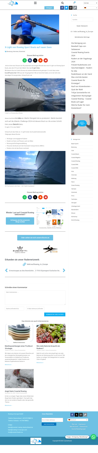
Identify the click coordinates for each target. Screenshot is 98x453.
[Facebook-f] (62, 8)
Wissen (73, 213)
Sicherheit (22, 51)
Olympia (73, 189)
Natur (73, 182)
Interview (15, 51)
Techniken (74, 199)
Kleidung (73, 178)
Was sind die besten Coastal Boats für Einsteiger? (79, 80)
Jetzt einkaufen (82, 123)
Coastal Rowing (75, 161)
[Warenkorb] (74, 3)
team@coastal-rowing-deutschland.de (20, 427)
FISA (72, 171)
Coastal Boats (75, 154)
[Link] (75, 8)
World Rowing (75, 220)
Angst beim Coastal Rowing (16, 391)
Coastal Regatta (75, 157)
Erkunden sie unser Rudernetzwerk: (22, 259)
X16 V (16, 118)
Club (72, 150)
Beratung (9, 51)
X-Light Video (36, 68)
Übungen (74, 202)
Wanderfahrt (75, 209)
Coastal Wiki (74, 164)
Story (72, 196)
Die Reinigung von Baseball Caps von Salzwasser (78, 46)
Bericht (16, 124)
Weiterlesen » (8, 364)
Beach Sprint (74, 143)
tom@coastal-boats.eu (15, 432)
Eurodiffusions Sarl (10, 73)
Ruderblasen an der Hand (81, 74)
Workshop (74, 216)
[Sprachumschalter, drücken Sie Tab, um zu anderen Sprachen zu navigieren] (90, 7)
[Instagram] (71, 8)
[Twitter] (66, 8)
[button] (35, 3)
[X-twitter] (76, 415)
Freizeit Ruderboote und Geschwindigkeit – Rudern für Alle (81, 68)
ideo (19, 118)
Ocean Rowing (75, 185)
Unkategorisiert (75, 206)
